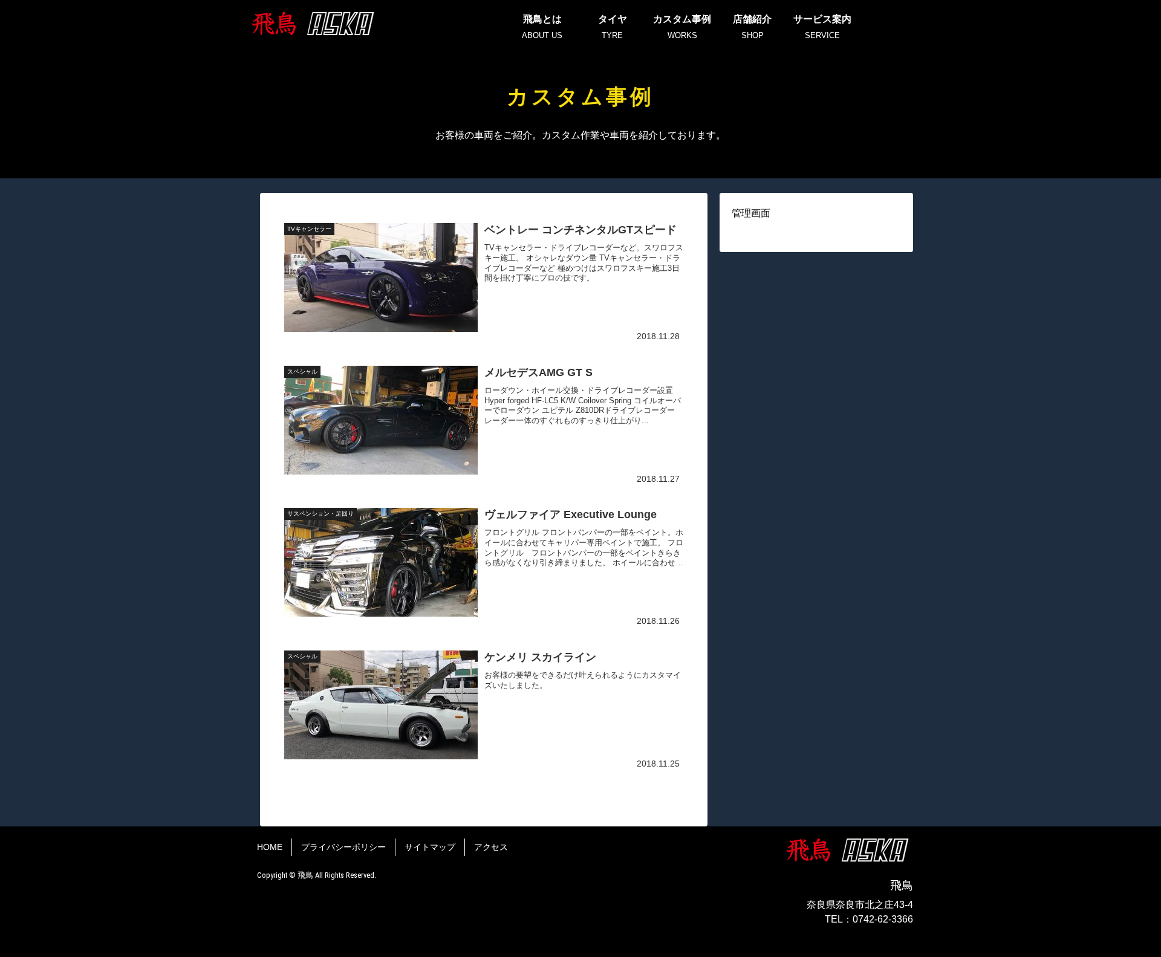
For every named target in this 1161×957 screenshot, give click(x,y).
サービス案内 (822, 27)
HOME (269, 847)
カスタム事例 (682, 27)
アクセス (491, 847)
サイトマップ (430, 847)
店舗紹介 (752, 27)
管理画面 (751, 213)
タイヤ (612, 27)
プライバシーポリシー (343, 847)
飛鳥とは (542, 27)
